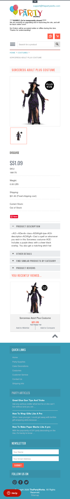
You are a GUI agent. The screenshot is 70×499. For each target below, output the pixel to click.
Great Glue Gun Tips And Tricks (28, 400)
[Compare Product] (50, 36)
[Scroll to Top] (55, 336)
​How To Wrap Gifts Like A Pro (27, 413)
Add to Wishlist (22, 327)
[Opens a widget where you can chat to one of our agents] (12, 493)
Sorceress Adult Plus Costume (35, 318)
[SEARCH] (57, 44)
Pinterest (14, 482)
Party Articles (21, 393)
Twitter (26, 482)
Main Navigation (12, 44)
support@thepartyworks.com (46, 5)
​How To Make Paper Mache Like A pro (31, 427)
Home (12, 52)
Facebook (20, 482)
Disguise (14, 153)
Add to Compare (47, 327)
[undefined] (35, 125)
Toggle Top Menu (35, 1)
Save (15, 216)
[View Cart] (57, 36)
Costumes (23, 52)
